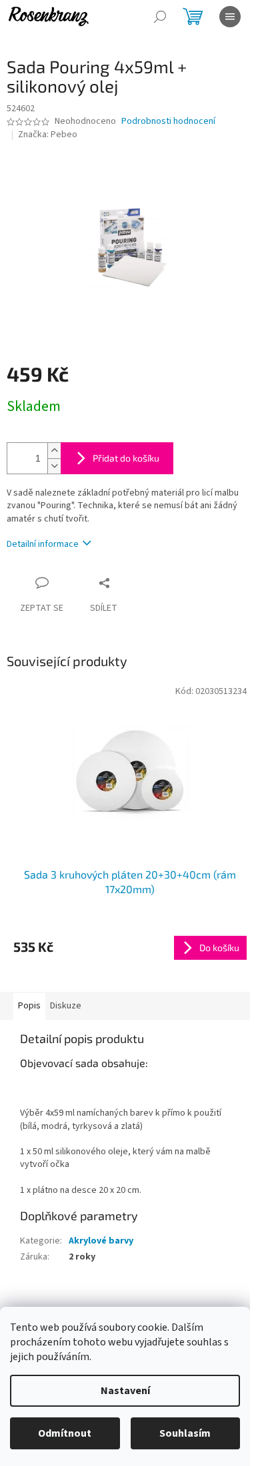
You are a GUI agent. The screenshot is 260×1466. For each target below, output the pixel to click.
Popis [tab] (29, 1005)
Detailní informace (43, 544)
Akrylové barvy (101, 1241)
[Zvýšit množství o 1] (54, 450)
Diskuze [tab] (65, 1005)
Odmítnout (64, 1433)
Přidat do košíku (126, 458)
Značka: (47, 134)
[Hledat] (160, 16)
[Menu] (230, 16)
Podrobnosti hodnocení (168, 121)
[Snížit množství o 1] (54, 466)
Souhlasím (185, 1433)
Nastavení (125, 1390)
